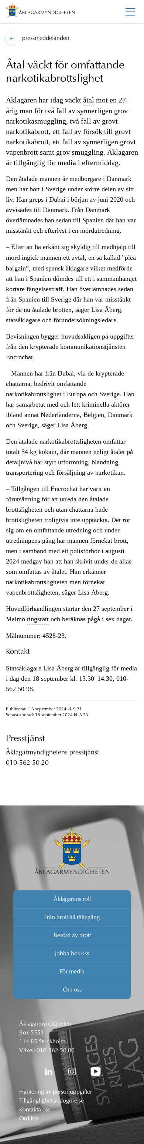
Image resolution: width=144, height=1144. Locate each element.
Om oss (72, 990)
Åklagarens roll (72, 899)
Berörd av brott (72, 936)
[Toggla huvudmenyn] (130, 11)
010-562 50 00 (56, 1051)
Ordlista (29, 1119)
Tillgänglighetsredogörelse (51, 1101)
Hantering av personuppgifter (55, 1092)
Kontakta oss (34, 1110)
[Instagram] (72, 1071)
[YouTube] (96, 1071)
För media (72, 972)
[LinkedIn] (48, 1071)
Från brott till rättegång (72, 918)
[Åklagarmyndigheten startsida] (40, 11)
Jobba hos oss (72, 954)
